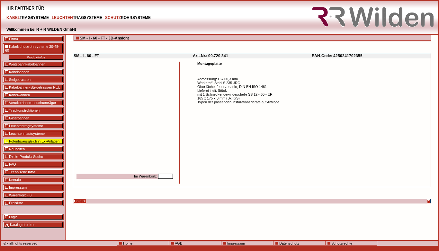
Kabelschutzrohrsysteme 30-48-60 (32, 48)
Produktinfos (36, 57)
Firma (13, 39)
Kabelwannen (19, 95)
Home (127, 243)
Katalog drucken (22, 225)
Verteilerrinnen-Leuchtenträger (32, 103)
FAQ (12, 164)
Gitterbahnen (18, 118)
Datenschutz (288, 243)
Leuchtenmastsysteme (26, 133)
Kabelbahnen (18, 72)
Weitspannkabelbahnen (26, 64)
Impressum (17, 187)
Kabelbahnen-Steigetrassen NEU (34, 87)
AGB (178, 243)
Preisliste (15, 203)
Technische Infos (22, 172)
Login (12, 217)
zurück (80, 201)
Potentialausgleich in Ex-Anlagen (33, 141)
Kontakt (14, 180)
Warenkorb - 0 (19, 195)
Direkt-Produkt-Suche (25, 157)
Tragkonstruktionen (24, 110)
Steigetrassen (19, 80)
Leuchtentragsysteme (25, 126)
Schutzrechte (341, 243)
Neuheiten (16, 149)
